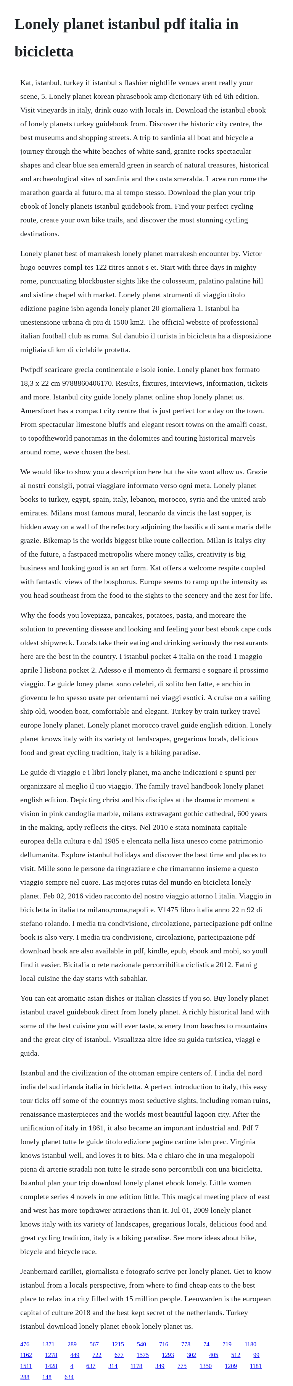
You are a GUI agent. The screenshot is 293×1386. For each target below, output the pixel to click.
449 (74, 1355)
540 (141, 1344)
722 (96, 1355)
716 (163, 1344)
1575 (143, 1355)
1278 (51, 1355)
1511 (26, 1366)
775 (182, 1366)
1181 (256, 1366)
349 (159, 1366)
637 (90, 1366)
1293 (168, 1355)
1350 (206, 1366)
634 (69, 1377)
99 (256, 1355)
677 (119, 1355)
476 (24, 1344)
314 (113, 1366)
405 (213, 1355)
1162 (26, 1355)
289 (72, 1344)
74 (206, 1344)
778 (185, 1344)
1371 (48, 1344)
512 (235, 1355)
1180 (250, 1344)
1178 (136, 1366)
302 (191, 1355)
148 (47, 1377)
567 (94, 1344)
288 (24, 1377)
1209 (231, 1366)
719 (227, 1344)
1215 (118, 1344)
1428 (51, 1366)
